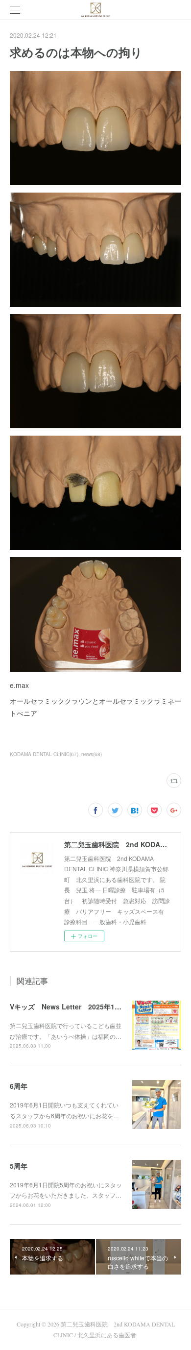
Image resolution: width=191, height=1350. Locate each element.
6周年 (18, 1086)
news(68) (91, 754)
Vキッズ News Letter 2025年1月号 (69, 1006)
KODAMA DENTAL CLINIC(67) (44, 754)
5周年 (18, 1166)
